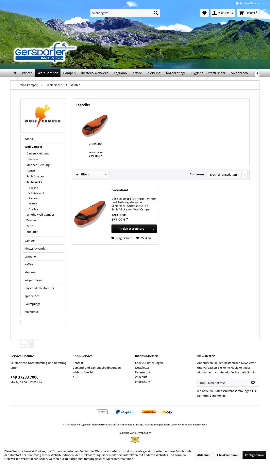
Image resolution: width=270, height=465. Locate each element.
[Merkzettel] (204, 13)
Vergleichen (123, 238)
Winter (29, 139)
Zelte (29, 226)
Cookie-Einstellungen (149, 363)
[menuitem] (125, 13)
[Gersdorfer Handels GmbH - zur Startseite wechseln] (46, 52)
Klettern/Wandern (36, 248)
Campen (30, 240)
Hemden (32, 159)
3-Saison (33, 187)
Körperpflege (33, 280)
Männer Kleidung (38, 165)
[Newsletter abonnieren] (253, 383)
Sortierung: (197, 174)
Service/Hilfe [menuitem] (248, 3)
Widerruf (141, 377)
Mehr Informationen (119, 459)
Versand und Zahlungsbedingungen (97, 367)
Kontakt (78, 363)
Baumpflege (33, 304)
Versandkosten (125, 424)
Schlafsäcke (34, 182)
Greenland (96, 144)
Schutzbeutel (36, 193)
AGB (75, 377)
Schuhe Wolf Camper (40, 214)
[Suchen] (156, 13)
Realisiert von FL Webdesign (135, 433)
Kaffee (29, 264)
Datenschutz (143, 372)
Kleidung (30, 272)
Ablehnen (203, 455)
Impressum (142, 382)
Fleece (30, 170)
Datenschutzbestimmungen (232, 391)
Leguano (30, 256)
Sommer (33, 198)
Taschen (32, 220)
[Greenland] (95, 126)
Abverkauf (31, 312)
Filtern (85, 174)
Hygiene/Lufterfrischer (39, 288)
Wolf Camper (33, 147)
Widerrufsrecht (83, 372)
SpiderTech (32, 296)
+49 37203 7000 (24, 377)
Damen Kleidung (37, 153)
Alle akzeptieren (227, 455)
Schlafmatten (35, 176)
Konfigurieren (254, 455)
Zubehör (33, 209)
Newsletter (142, 367)
